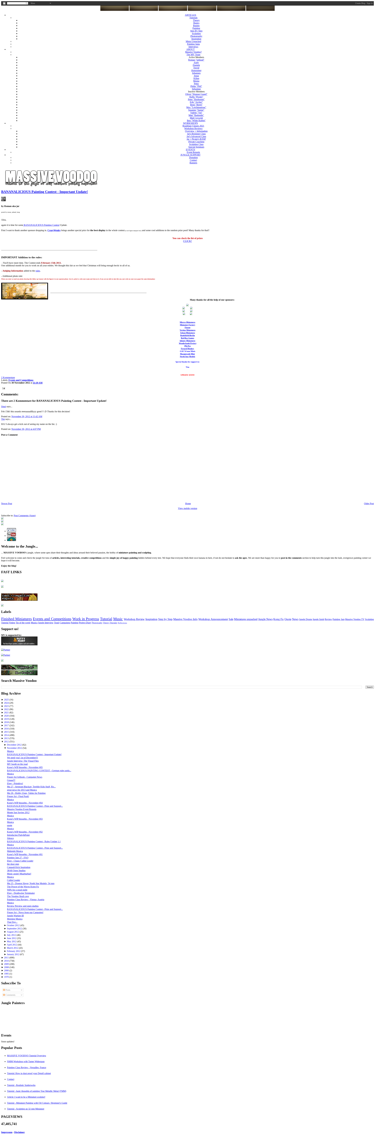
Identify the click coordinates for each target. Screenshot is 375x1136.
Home (188, 503)
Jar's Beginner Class (196, 133)
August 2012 (13, 932)
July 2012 (12, 935)
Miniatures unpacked (246, 619)
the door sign (13, 864)
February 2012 (14, 951)
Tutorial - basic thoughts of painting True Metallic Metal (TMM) (36, 1091)
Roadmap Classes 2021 (193, 126)
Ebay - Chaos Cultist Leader (20, 861)
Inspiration (196, 39)
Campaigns (65, 622)
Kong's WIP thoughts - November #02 (25, 832)
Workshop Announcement (213, 619)
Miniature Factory (187, 325)
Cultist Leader (13, 880)
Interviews (193, 46)
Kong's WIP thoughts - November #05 (25, 767)
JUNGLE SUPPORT (190, 155)
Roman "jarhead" (196, 60)
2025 (6, 699)
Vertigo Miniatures (187, 330)
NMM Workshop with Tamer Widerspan (26, 1061)
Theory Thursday (110, 623)
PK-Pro (187, 346)
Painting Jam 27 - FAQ (17, 857)
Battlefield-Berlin (187, 335)
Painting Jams (193, 44)
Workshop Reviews (193, 128)
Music (118, 619)
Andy (196, 62)
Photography (196, 36)
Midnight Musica (15, 851)
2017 (6, 725)
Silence (10, 838)
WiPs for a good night (17, 890)
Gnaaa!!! (11, 780)
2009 (6, 964)
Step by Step (165, 619)
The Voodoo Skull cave (18, 896)
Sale (231, 619)
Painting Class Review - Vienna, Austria (25, 899)
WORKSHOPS (190, 123)
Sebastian (196, 89)
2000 (6, 970)
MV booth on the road (17, 764)
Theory (196, 20)
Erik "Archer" (196, 102)
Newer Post (6, 503)
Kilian (196, 78)
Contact (193, 160)
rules (38, 271)
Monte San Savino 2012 (18, 812)
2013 (6, 738)
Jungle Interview (45, 622)
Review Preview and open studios (23, 906)
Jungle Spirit (318, 619)
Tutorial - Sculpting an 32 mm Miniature (25, 1109)
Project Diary (85, 622)
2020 (6, 715)
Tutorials (193, 17)
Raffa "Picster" (196, 97)
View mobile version (187, 508)
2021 (6, 712)
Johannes (196, 73)
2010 (6, 961)
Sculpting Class (196, 144)
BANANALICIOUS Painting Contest (41, 225)
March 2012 (13, 948)
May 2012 (12, 941)
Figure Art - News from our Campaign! (25, 912)
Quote (287, 619)
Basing (196, 25)
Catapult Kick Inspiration (18, 867)
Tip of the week (23, 622)
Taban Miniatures (187, 333)
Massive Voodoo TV (354, 619)
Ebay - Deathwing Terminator (21, 893)
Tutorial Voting (8, 622)
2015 (6, 732)
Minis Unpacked (193, 41)
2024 (6, 703)
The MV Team (193, 54)
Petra (196, 83)
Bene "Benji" (196, 104)
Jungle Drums (305, 619)
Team (56, 622)
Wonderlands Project (187, 343)
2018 (6, 722)
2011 (6, 957)
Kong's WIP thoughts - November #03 (25, 819)
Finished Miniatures (16, 619)
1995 (6, 973)
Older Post (369, 503)
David (196, 68)
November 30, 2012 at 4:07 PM (26, 429)
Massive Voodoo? (193, 52)
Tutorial (106, 619)
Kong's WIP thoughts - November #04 (25, 803)
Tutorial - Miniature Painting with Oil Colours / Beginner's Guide (37, 1103)
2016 (6, 728)
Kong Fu (278, 619)
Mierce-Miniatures (187, 322)
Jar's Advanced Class (196, 136)
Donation (193, 157)
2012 (6, 741)
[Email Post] (3, 388)
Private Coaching (196, 141)
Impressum (6, 1132)
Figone (187, 327)
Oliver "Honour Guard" (196, 94)
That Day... (12, 922)
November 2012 (15, 748)
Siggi (3, 406)
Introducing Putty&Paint (18, 835)
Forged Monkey (187, 348)
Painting (196, 28)
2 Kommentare (8, 377)
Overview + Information (196, 131)
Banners (193, 163)
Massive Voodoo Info (185, 619)
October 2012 (13, 925)
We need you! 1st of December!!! (22, 757)
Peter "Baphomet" (196, 99)
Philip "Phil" (196, 86)
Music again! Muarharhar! (19, 873)
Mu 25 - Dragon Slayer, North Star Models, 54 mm (30, 883)
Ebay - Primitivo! (15, 783)
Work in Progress (85, 619)
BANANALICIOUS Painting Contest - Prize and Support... (35, 806)
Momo (196, 81)
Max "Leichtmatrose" (196, 107)
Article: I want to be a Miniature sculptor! (26, 1097)
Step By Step (196, 31)
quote (9, 825)
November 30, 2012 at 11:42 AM (26, 416)
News (295, 619)
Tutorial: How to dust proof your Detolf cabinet (29, 1073)
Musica (34, 622)
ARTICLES (190, 15)
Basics (196, 23)
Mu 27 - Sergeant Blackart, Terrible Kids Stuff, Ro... (31, 786)
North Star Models (187, 356)
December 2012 (14, 745)
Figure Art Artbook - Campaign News (24, 777)
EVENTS (190, 149)
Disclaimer (19, 1132)
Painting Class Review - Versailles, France (26, 1067)
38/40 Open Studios (16, 870)
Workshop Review (134, 619)
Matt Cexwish (196, 118)
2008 (6, 967)
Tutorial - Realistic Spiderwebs (21, 1085)
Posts (7, 990)
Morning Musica (14, 919)
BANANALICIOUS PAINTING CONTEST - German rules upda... (39, 770)
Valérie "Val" (196, 112)
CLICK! (187, 241)
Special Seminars (196, 147)
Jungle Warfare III (15, 915)
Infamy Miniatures (187, 341)
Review (328, 619)
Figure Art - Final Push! (18, 796)
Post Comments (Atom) (25, 515)
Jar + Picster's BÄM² (196, 139)
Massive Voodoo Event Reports (21, 809)
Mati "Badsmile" (196, 115)
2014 (6, 735)
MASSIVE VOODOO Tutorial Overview (26, 1055)
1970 (6, 977)
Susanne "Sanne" (196, 110)
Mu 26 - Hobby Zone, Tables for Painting (26, 793)
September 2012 (15, 928)
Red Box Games (187, 338)
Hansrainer (196, 70)
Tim (3, 419)
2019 (6, 719)
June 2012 (12, 938)
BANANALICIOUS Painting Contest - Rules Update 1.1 (34, 841)
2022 (6, 709)
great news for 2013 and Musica (22, 790)
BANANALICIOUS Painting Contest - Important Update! (44, 192)
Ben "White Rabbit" (196, 120)
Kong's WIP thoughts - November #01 (25, 854)
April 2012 (12, 944)
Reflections (122, 623)
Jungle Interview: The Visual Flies (23, 761)
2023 (6, 706)
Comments (10, 995)
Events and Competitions (52, 619)
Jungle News (265, 619)
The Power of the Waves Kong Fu (23, 886)
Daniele (196, 65)
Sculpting (196, 33)
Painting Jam (338, 619)
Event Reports (193, 152)
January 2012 (13, 954)
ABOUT (190, 49)
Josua (196, 75)
